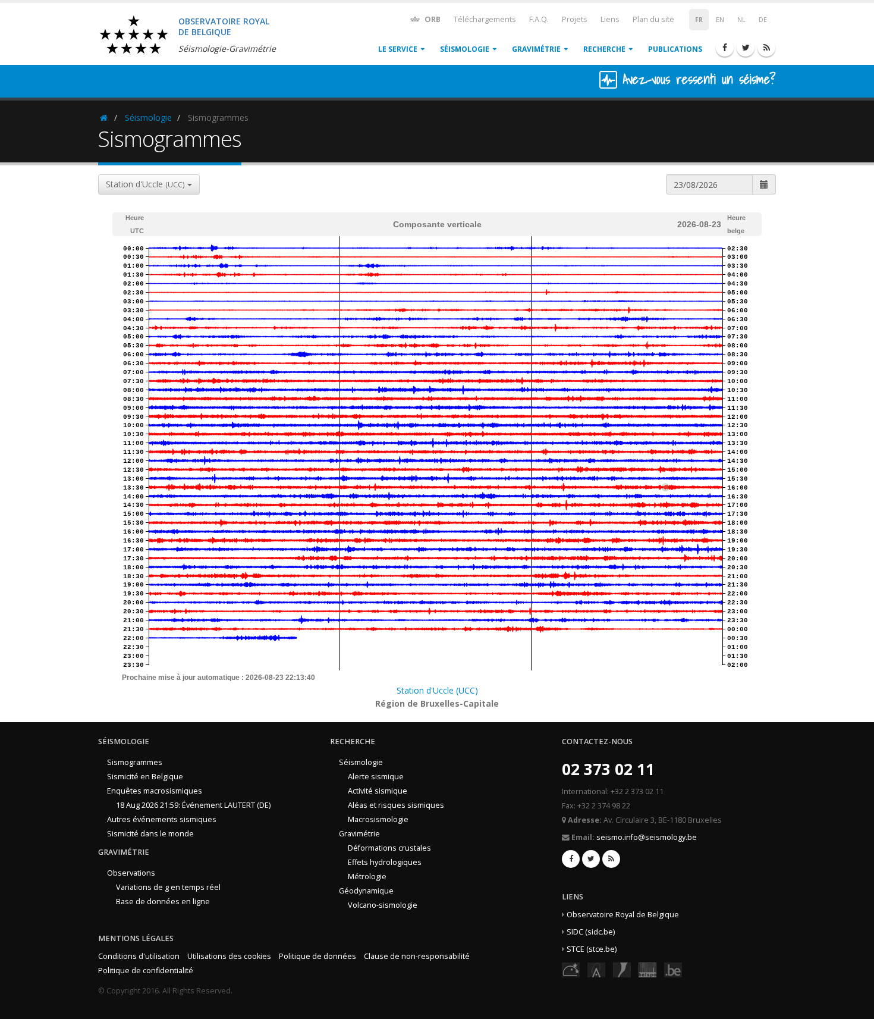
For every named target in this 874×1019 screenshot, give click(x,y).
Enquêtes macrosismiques (154, 791)
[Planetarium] (571, 969)
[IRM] (622, 969)
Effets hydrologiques (385, 862)
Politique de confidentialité (145, 970)
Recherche (604, 49)
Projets (574, 19)
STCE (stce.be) (592, 949)
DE (763, 19)
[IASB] (596, 969)
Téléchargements (485, 19)
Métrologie (367, 876)
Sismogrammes (134, 762)
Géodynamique (366, 891)
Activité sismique (377, 791)
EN (720, 19)
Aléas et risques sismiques (396, 805)
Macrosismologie (378, 819)
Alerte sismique (376, 777)
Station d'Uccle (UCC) (437, 690)
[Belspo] (647, 969)
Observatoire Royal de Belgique (623, 915)
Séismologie (464, 49)
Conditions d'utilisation (139, 956)
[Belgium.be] (673, 969)
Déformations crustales (389, 848)
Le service (397, 49)
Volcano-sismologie (382, 905)
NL (741, 19)
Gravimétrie (536, 49)
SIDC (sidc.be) (591, 932)
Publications (675, 49)
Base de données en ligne (163, 901)
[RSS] (766, 48)
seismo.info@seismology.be (646, 837)
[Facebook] (725, 48)
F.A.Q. (539, 19)
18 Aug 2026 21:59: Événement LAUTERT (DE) (193, 805)
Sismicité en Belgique (145, 777)
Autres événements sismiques (161, 819)
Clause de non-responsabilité (417, 956)
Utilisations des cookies (229, 956)
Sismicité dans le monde (150, 834)
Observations (131, 873)
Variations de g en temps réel (168, 887)
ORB (432, 19)
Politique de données (317, 956)
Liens (610, 19)
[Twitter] (745, 48)
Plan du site (653, 19)
